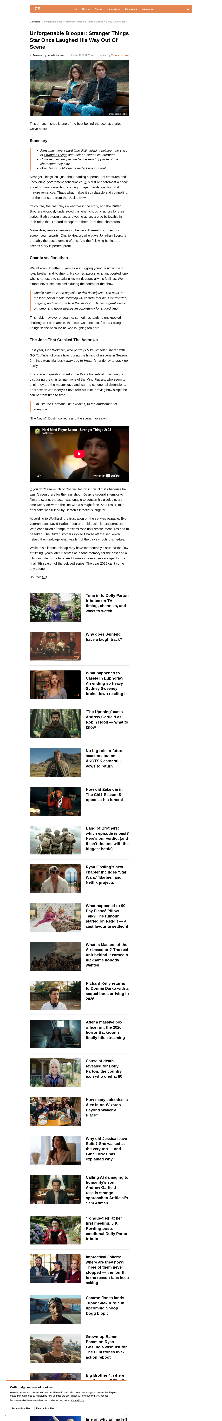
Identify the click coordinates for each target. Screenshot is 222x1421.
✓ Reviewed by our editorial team (47, 55)
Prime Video (113, 9)
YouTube (42, 355)
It (85, 182)
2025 (103, 563)
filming (90, 355)
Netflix (98, 9)
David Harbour (60, 524)
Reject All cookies (45, 1408)
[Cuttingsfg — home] (37, 9)
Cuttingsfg (35, 21)
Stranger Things (55, 155)
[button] (188, 9)
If (31, 489)
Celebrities (131, 9)
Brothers (36, 211)
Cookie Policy (77, 1400)
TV (75, 9)
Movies (86, 9)
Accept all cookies (21, 1408)
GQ (44, 577)
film (32, 499)
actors (107, 211)
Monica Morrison (120, 55)
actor (115, 293)
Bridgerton (148, 9)
